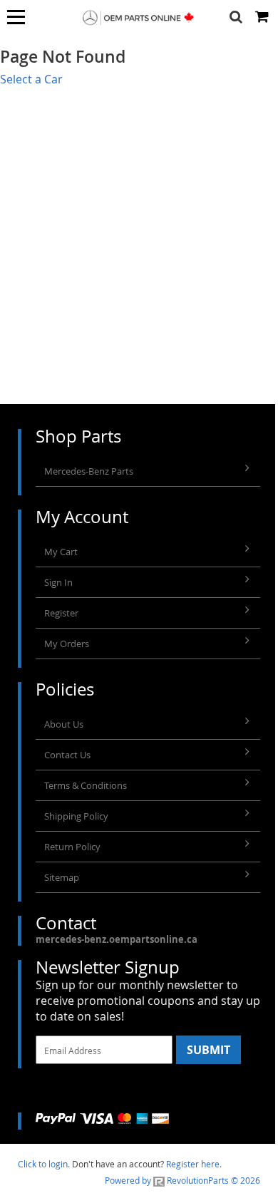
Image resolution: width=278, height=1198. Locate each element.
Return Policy (72, 846)
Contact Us (67, 754)
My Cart (61, 551)
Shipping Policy (76, 816)
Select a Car (31, 79)
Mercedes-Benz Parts (88, 471)
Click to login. (44, 1163)
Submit (208, 1050)
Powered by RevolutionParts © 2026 (182, 1180)
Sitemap (61, 877)
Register (61, 612)
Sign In (58, 582)
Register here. (194, 1163)
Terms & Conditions (85, 785)
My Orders (66, 643)
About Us (63, 724)
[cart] (263, 17)
